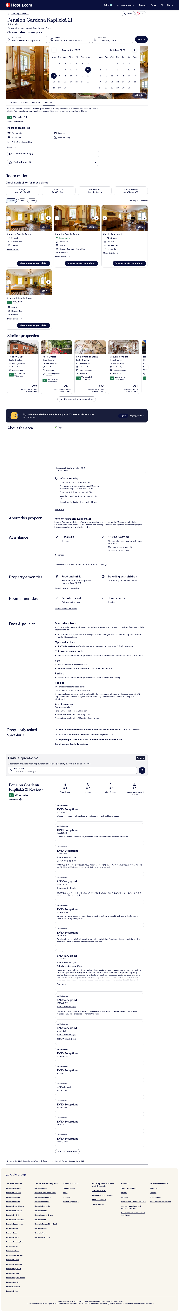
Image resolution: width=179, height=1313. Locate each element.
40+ (141, 95)
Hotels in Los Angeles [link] (14, 1224)
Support (143, 5)
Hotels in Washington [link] (14, 1242)
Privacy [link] (124, 1193)
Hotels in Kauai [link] (41, 1228)
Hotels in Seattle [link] (13, 1282)
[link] (140, 13)
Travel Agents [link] (98, 1204)
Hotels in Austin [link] (12, 1246)
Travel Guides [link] (155, 1197)
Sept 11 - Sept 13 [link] (130, 192)
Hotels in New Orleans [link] (15, 1206)
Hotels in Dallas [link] (12, 1291)
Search (141, 39)
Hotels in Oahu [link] (41, 1233)
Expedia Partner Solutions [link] (102, 1195)
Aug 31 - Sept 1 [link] (58, 192)
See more (59, 509)
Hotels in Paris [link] (11, 1233)
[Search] (142, 770)
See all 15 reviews (15, 121)
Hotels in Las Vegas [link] (13, 1188)
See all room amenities (66, 608)
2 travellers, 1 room (107, 40)
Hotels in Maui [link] (40, 1219)
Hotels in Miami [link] (12, 1228)
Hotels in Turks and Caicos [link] (45, 1193)
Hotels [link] (9, 1161)
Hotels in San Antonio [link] (14, 1255)
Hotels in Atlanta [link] (12, 1251)
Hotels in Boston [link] (12, 1260)
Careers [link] (153, 1193)
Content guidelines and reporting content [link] (131, 1207)
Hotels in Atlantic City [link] (14, 1264)
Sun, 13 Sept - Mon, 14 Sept (68, 40)
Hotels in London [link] (12, 1273)
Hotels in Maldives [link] (42, 1201)
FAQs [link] (65, 1193)
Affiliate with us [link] (99, 1191)
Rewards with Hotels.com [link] (160, 1201)
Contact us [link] (67, 1197)
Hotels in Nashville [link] (13, 1215)
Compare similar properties (78, 399)
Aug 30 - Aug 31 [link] (22, 192)
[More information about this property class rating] (16, 24)
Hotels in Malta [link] (41, 1210)
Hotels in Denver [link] (12, 1237)
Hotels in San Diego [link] (14, 1210)
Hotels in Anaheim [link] (13, 1286)
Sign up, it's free (137, 416)
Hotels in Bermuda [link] (42, 1206)
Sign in (170, 5)
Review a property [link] (70, 1201)
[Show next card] (146, 367)
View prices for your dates (33, 263)
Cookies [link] (124, 1197)
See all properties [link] (20, 13)
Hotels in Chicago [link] (13, 1197)
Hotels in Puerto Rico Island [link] (46, 1224)
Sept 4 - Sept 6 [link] (95, 192)
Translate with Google (66, 857)
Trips (153, 5)
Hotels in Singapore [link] (43, 1197)
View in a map (62, 470)
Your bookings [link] (69, 1188)
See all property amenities (68, 588)
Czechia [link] (18, 1161)
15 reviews (14, 799)
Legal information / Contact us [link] (133, 1201)
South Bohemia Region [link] (31, 1161)
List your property (125, 5)
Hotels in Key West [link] (13, 1269)
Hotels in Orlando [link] (13, 1201)
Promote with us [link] (99, 1200)
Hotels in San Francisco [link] (15, 1219)
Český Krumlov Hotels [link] (51, 1161)
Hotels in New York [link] (13, 1193)
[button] (59, 64)
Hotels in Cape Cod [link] (42, 1237)
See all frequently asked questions (71, 744)
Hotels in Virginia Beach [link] (15, 1278)
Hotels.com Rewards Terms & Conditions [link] (133, 1214)
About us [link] (153, 1188)
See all (10, 147)
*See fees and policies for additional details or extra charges (79, 564)
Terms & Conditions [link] (129, 1188)
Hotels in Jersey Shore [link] (44, 1215)
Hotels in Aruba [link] (41, 1188)
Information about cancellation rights (72, 527)
